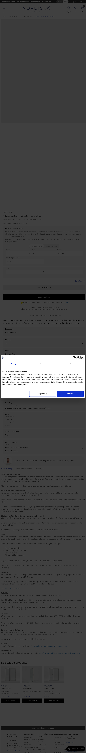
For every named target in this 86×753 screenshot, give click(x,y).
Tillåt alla (70, 394)
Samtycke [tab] (15, 364)
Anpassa (41, 394)
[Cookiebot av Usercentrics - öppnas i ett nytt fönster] (74, 357)
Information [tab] (43, 364)
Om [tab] (71, 364)
